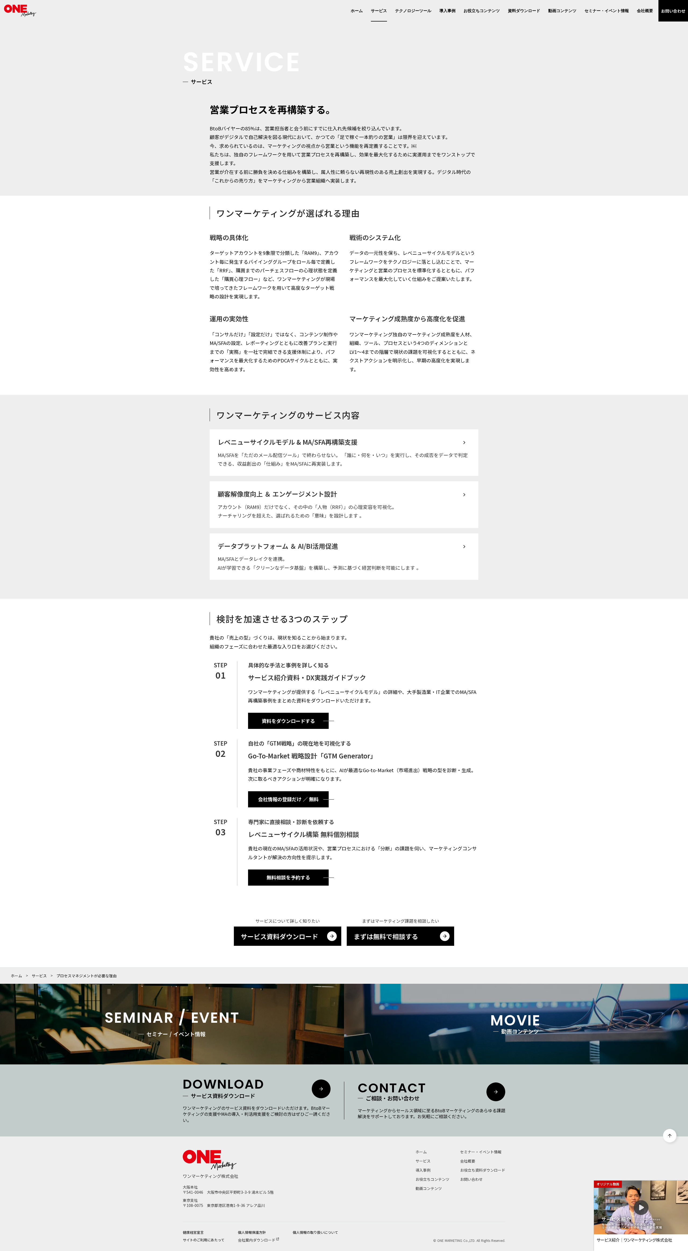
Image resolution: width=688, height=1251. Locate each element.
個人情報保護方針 (252, 1232)
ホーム (16, 976)
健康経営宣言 (193, 1232)
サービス (39, 976)
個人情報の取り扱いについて (315, 1232)
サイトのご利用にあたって (203, 1240)
